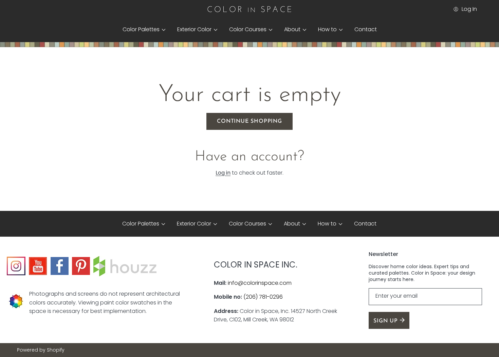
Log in (223, 173)
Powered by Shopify (40, 350)
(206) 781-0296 (263, 297)
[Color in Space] (249, 9)
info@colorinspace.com (260, 283)
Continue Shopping (249, 121)
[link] (141, 29)
